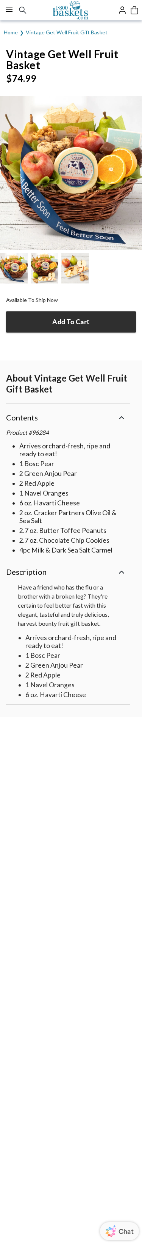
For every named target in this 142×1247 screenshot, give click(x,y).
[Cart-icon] (134, 10)
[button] (68, 416)
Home (11, 32)
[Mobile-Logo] (71, 10)
